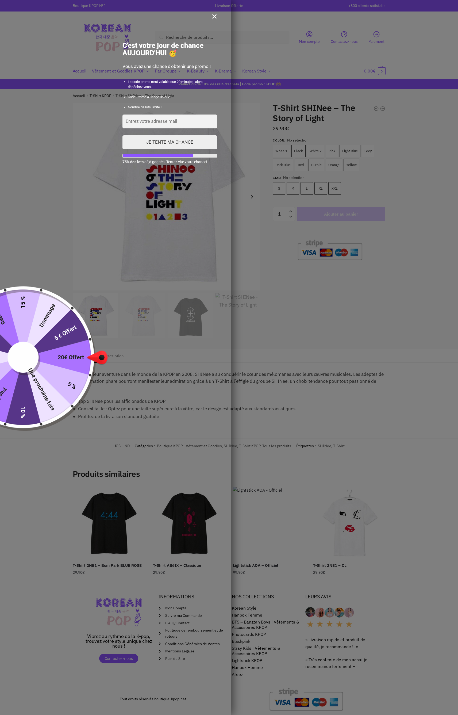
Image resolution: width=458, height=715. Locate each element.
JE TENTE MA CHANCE (169, 142)
